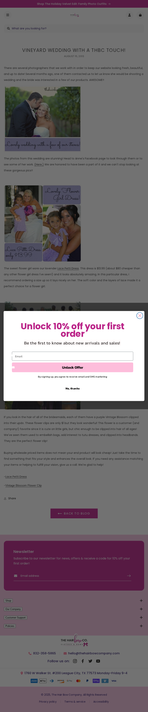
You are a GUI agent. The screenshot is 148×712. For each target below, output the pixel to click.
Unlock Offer (72, 367)
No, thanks (73, 388)
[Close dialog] (140, 315)
